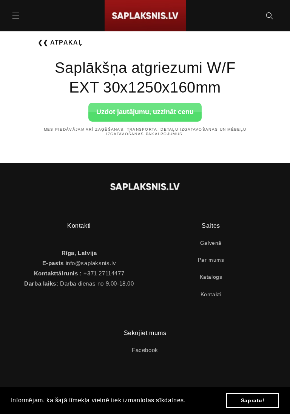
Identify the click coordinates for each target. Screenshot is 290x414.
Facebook (145, 350)
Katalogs (211, 277)
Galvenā (211, 243)
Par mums (211, 260)
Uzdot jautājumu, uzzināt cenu (145, 112)
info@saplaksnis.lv (91, 263)
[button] (16, 16)
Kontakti (211, 294)
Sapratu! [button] (253, 400)
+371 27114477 (103, 273)
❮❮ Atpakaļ (60, 42)
